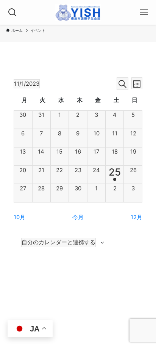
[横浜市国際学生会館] (78, 12)
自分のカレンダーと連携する (58, 242)
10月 (19, 217)
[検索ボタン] (12, 12)
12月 (136, 217)
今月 (78, 217)
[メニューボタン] (143, 12)
